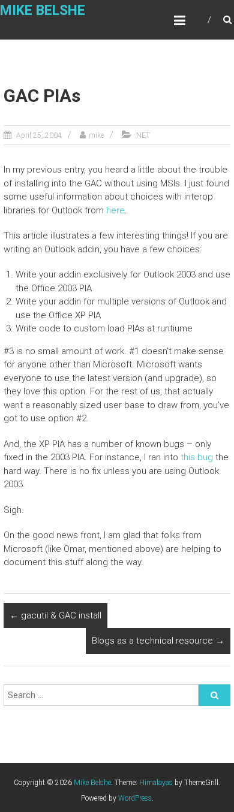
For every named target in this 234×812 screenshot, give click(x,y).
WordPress (135, 798)
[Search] (214, 695)
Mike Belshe (42, 10)
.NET (142, 135)
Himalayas (156, 782)
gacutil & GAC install (55, 615)
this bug (197, 457)
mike (96, 135)
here (115, 210)
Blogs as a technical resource (158, 640)
